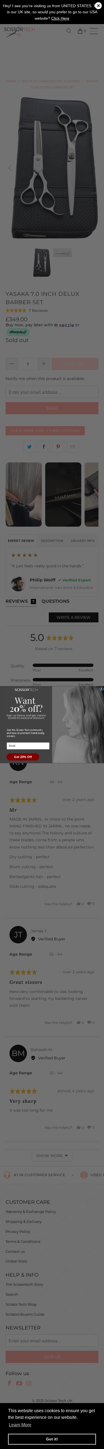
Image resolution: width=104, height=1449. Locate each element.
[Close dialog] (101, 689)
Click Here (60, 18)
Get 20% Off (23, 757)
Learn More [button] (20, 1424)
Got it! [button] (52, 1439)
